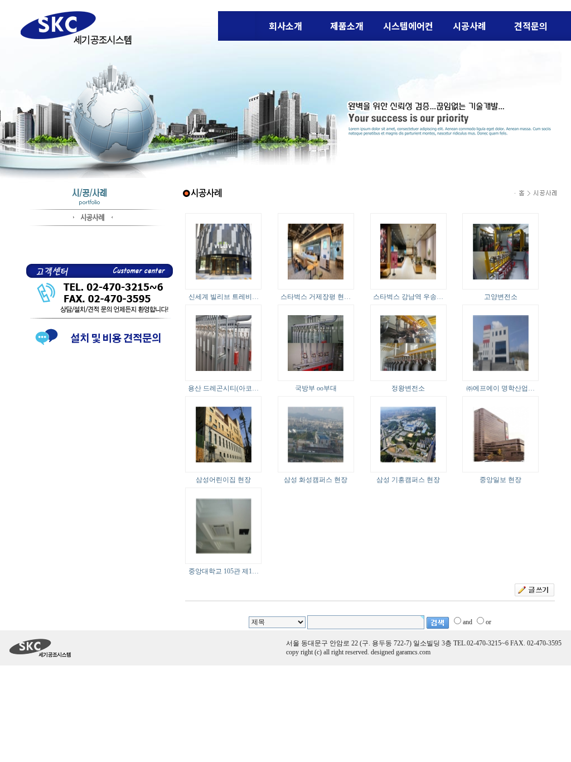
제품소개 (347, 25)
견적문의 (531, 25)
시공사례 (469, 25)
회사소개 (285, 25)
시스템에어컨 (408, 25)
